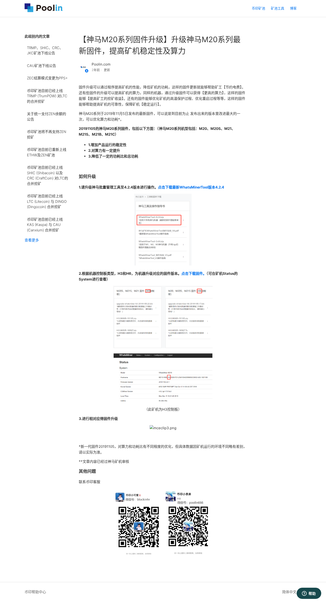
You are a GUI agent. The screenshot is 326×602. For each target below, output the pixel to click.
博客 (293, 8)
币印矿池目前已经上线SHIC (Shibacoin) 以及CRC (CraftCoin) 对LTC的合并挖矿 (47, 175)
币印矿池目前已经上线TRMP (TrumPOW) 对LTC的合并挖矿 (47, 96)
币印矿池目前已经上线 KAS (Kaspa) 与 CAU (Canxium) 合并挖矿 (45, 224)
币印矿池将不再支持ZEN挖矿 (46, 134)
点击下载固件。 (193, 273)
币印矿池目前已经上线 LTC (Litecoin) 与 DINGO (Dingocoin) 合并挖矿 (47, 201)
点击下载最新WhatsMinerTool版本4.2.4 (191, 187)
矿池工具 (277, 8)
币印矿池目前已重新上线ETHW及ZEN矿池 (46, 152)
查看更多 (32, 240)
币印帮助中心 (35, 592)
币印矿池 (258, 8)
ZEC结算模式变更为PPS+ (47, 78)
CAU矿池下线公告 (41, 65)
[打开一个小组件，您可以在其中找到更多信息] (308, 594)
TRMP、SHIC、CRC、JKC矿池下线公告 (45, 51)
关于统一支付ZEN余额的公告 (46, 117)
